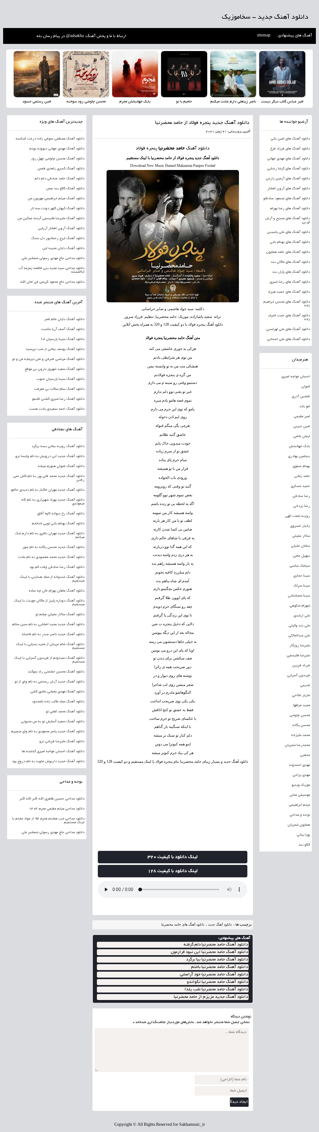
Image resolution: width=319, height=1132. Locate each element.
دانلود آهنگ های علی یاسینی (288, 232)
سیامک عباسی (299, 566)
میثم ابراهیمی (299, 805)
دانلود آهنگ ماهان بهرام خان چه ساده (56, 591)
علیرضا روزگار (299, 646)
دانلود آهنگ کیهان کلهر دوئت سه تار (57, 208)
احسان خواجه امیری (295, 377)
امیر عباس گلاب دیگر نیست (282, 102)
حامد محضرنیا (172, 148)
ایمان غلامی (301, 436)
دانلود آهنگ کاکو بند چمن (65, 189)
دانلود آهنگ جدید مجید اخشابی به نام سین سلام (48, 624)
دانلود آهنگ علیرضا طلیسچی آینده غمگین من (50, 218)
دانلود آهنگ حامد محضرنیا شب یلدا (216, 989)
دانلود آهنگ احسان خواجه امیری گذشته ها (53, 751)
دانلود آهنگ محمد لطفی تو (65, 712)
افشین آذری (301, 397)
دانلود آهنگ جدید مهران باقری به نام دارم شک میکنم (49, 535)
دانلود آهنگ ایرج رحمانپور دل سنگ (57, 238)
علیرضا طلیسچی (298, 656)
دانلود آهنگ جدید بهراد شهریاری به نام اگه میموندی (52, 502)
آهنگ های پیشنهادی (295, 36)
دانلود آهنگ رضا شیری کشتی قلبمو (58, 399)
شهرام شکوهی (299, 606)
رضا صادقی (301, 496)
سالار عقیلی (301, 536)
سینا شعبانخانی (299, 596)
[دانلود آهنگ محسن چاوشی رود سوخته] (86, 74)
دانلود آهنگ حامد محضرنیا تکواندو (217, 982)
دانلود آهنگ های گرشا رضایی (288, 169)
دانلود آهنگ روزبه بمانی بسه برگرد (57, 446)
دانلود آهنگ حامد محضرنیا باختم (219, 967)
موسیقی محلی (299, 795)
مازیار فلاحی (301, 695)
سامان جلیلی (300, 546)
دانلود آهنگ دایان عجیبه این (63, 248)
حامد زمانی (302, 476)
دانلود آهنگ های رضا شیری (289, 282)
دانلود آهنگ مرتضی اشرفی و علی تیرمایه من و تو (48, 359)
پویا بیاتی (303, 835)
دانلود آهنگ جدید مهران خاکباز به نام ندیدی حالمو (47, 490)
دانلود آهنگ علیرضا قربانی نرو (61, 741)
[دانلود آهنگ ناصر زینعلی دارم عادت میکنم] (233, 74)
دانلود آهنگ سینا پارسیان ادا (62, 339)
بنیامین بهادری (299, 456)
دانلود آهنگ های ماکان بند (290, 262)
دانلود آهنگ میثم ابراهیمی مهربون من (56, 198)
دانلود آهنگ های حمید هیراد (289, 292)
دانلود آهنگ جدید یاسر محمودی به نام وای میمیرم (47, 731)
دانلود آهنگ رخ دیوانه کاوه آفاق (60, 514)
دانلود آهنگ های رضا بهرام (290, 208)
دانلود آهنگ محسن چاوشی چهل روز (57, 159)
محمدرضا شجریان (297, 745)
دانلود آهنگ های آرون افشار (288, 189)
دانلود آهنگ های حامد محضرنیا (182, 924)
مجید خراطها (301, 705)
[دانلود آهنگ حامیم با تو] (184, 74)
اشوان (305, 387)
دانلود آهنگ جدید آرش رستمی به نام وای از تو (49, 682)
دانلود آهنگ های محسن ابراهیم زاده (286, 304)
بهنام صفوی (301, 466)
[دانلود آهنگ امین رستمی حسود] (37, 74)
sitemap (263, 36)
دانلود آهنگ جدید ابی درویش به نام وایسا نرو (49, 456)
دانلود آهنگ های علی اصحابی (288, 339)
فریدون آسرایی (298, 675)
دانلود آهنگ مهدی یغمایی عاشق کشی (57, 692)
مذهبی (305, 755)
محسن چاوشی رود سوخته (86, 102)
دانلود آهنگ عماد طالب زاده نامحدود (58, 702)
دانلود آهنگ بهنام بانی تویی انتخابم (58, 524)
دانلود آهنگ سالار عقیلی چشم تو (60, 614)
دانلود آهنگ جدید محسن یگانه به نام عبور (53, 547)
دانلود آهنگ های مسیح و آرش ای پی (287, 220)
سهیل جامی (301, 556)
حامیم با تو (184, 102)
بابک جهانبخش (299, 446)
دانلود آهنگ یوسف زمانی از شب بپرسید (55, 349)
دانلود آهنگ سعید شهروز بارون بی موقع (54, 369)
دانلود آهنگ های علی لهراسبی (288, 329)
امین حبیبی (301, 426)
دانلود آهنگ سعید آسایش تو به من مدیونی (52, 722)
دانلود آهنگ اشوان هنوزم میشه (61, 466)
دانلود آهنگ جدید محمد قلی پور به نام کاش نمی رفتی (48, 478)
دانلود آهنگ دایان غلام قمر (64, 319)
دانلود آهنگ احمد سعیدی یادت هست (56, 409)
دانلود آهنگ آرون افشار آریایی (61, 228)
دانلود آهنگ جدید (220, 924)
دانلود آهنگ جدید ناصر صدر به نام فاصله (53, 634)
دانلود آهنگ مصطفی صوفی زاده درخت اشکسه (50, 139)
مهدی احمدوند (299, 765)
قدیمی (305, 685)
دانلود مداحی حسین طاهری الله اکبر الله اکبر (52, 799)
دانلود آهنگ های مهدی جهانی (288, 159)
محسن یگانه (301, 725)
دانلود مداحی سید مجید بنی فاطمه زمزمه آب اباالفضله (51, 270)
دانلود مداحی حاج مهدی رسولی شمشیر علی (52, 258)
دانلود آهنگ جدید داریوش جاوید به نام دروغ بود (48, 761)
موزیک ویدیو (301, 785)
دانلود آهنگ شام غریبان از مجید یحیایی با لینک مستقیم (50, 646)
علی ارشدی (301, 616)
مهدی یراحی (301, 775)
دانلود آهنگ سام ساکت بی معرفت (59, 389)
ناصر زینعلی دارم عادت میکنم (233, 102)
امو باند (304, 406)
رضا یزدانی (301, 506)
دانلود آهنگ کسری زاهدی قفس (60, 169)
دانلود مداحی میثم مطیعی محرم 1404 (56, 809)
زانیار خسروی (300, 526)
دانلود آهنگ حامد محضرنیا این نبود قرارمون (209, 952)
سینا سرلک (301, 586)
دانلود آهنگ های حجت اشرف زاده (289, 317)
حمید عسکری (300, 486)
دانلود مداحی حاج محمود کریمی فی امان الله (52, 282)
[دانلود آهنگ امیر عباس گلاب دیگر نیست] (282, 74)
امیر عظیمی (302, 416)
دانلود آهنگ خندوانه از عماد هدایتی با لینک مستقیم (52, 579)
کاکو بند (304, 845)
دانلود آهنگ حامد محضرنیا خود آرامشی (214, 974)
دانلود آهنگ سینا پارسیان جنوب (60, 379)
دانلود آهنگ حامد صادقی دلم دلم (59, 179)
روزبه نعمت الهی (297, 516)
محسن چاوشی (299, 715)
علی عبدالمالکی (299, 636)
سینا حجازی (301, 576)
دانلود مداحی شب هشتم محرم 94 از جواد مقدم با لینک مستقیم (48, 820)
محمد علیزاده (300, 735)
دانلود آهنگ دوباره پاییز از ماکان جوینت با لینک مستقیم (49, 602)
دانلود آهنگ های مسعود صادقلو (286, 198)
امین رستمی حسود (36, 102)
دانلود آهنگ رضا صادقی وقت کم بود (56, 567)
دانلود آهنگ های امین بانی (290, 139)
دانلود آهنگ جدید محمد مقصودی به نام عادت (51, 557)
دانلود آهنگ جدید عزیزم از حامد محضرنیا (211, 997)
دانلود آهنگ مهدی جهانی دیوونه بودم (56, 149)
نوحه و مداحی (299, 815)
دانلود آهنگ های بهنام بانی (290, 242)
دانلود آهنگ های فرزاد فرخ (290, 149)
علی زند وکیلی (299, 626)
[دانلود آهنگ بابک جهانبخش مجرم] (135, 74)
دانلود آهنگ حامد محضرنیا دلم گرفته (215, 944)
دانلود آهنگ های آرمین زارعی (288, 179)
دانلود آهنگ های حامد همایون (288, 252)
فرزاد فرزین (301, 665)
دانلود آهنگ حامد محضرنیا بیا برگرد (217, 959)
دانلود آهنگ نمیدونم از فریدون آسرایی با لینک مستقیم (49, 660)
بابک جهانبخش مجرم (134, 102)
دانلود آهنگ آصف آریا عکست (62, 329)
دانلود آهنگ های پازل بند (291, 272)
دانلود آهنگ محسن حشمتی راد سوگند (56, 672)
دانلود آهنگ (210, 158)
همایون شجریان (299, 825)
